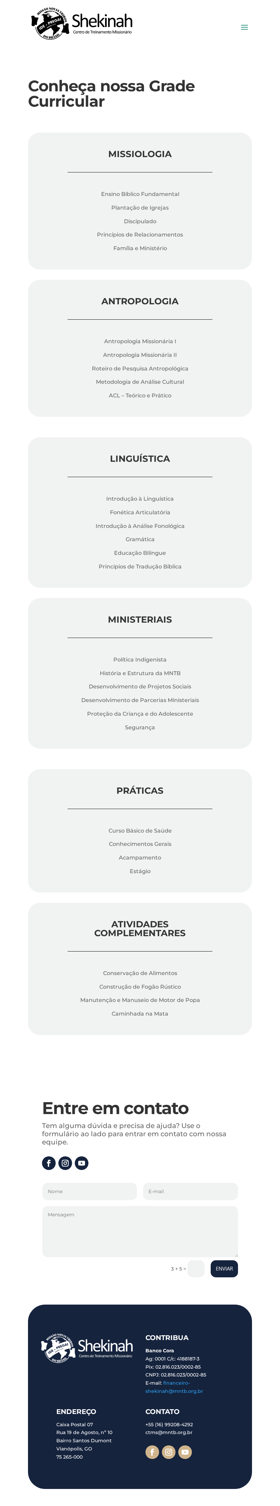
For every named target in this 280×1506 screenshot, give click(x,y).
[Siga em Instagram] (65, 1163)
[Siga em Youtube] (81, 1163)
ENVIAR (224, 1268)
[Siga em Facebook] (49, 1163)
